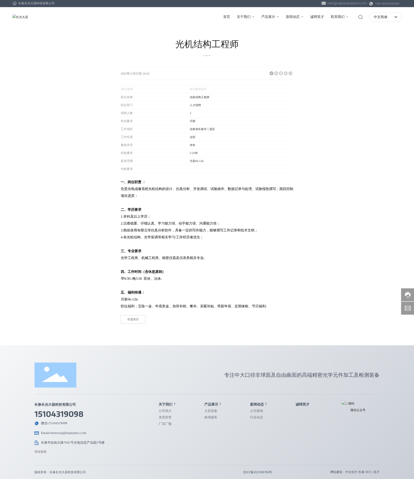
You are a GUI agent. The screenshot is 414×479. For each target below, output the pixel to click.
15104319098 (58, 414)
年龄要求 (127, 169)
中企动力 (351, 472)
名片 (376, 472)
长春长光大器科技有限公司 (36, 3)
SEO (368, 472)
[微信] (276, 73)
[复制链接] (290, 73)
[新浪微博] (271, 73)
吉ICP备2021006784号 (257, 472)
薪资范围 (127, 161)
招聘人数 (127, 113)
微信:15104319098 (54, 423)
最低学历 (127, 145)
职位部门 (127, 105)
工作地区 (127, 129)
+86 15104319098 (386, 4)
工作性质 (127, 137)
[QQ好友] (281, 73)
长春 (361, 472)
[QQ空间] (286, 73)
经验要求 (127, 153)
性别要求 (127, 121)
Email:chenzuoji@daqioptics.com (63, 433)
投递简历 (133, 319)
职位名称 (127, 97)
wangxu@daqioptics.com (346, 3)
